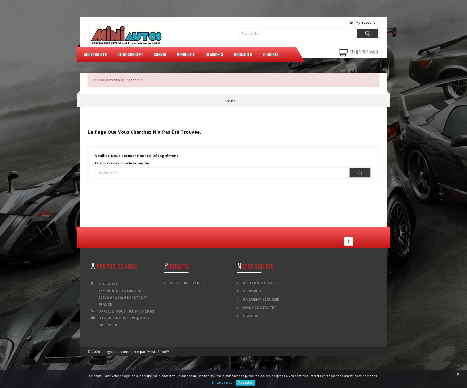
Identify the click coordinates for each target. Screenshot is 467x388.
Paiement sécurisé (260, 299)
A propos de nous (114, 266)
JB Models (214, 54)
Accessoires (95, 54)
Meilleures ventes (188, 282)
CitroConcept (130, 54)
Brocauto (243, 54)
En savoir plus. (222, 382)
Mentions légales (260, 282)
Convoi (160, 54)
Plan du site (254, 316)
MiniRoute (186, 54)
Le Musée (270, 54)
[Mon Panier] (344, 52)
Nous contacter (259, 307)
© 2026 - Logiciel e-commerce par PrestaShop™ (128, 351)
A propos (251, 291)
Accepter (245, 382)
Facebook (348, 241)
